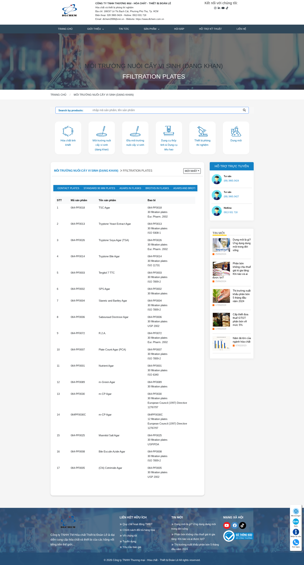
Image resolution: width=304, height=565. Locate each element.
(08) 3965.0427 (231, 196)
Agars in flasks (130, 188)
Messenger (296, 516)
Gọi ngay (296, 547)
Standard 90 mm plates (99, 188)
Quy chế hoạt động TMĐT (138, 524)
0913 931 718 (231, 212)
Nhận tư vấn (296, 536)
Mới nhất (191, 171)
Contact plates (68, 188)
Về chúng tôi (130, 535)
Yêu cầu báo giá (132, 546)
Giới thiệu (94, 28)
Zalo (296, 526)
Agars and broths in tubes (191, 188)
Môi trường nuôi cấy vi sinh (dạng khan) (154, 65)
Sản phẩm (150, 28)
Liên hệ (241, 28)
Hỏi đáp (179, 28)
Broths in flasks (157, 188)
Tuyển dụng (129, 541)
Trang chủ (65, 28)
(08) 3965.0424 (231, 180)
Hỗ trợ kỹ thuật (210, 28)
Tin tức (124, 28)
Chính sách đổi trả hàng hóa (139, 529)
